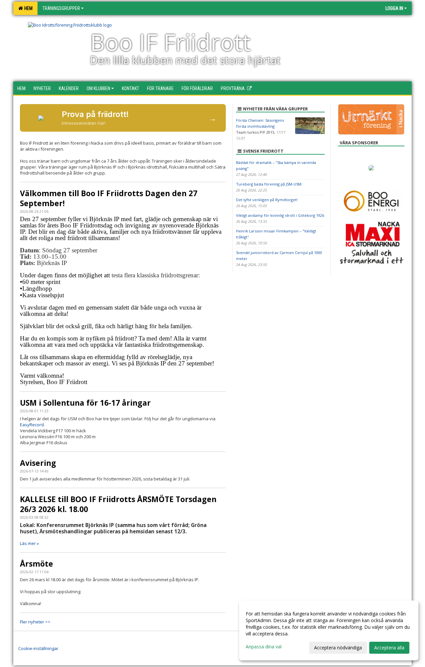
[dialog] (328, 630)
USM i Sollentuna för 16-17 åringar (85, 402)
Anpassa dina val (264, 647)
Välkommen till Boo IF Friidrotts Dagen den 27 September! (108, 198)
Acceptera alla (389, 647)
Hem (27, 8)
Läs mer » (29, 543)
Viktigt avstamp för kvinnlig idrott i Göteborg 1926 (280, 215)
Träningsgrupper (61, 8)
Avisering (38, 463)
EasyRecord (32, 425)
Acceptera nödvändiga (338, 647)
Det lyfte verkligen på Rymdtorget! (267, 199)
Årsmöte (36, 563)
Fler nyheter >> (35, 622)
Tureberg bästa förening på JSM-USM (268, 184)
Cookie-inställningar (38, 648)
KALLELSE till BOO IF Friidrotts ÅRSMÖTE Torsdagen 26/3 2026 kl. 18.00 (118, 504)
